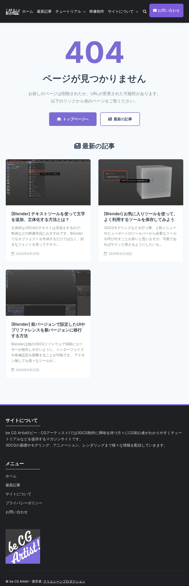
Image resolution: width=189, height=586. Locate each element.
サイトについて (121, 11)
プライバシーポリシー (24, 503)
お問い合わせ (168, 10)
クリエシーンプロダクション (64, 581)
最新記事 (44, 11)
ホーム (27, 11)
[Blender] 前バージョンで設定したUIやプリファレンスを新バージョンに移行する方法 (48, 330)
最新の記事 (123, 119)
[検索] (144, 11)
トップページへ (76, 119)
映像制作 (96, 11)
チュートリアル (68, 11)
